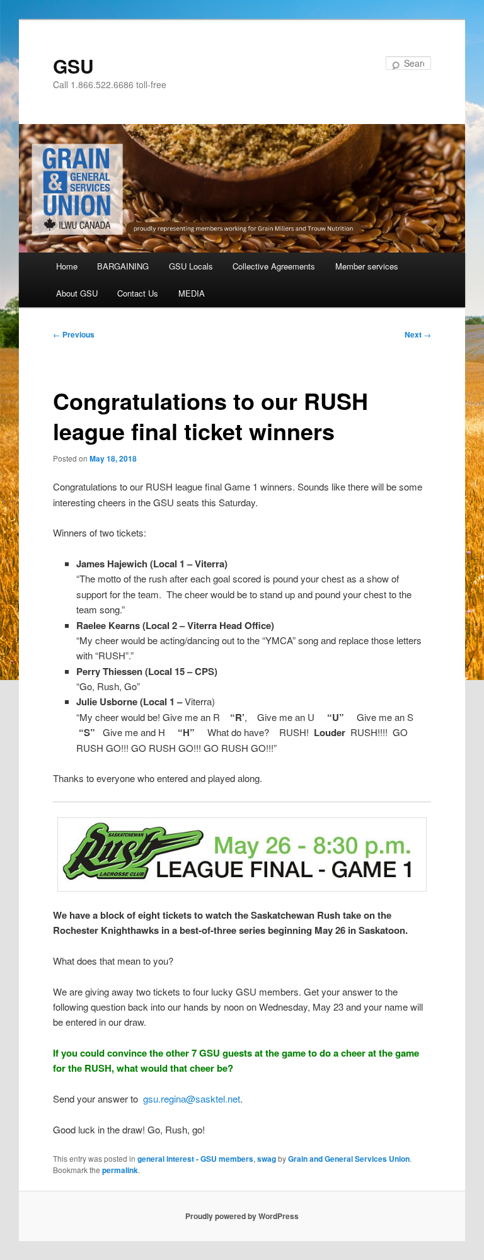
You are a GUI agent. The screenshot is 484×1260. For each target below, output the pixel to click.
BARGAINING (123, 266)
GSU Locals (191, 266)
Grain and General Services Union (349, 1158)
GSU (73, 65)
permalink (120, 1170)
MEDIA (191, 293)
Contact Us (137, 293)
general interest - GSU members (195, 1158)
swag (266, 1158)
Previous (74, 334)
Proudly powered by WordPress (242, 1216)
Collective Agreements (274, 266)
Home (67, 266)
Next (418, 334)
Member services (366, 266)
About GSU (77, 293)
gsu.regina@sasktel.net (191, 1098)
